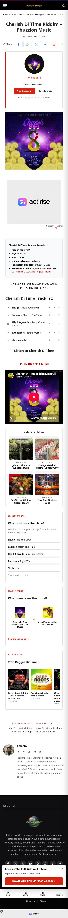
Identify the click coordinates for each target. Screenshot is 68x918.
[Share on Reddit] (54, 44)
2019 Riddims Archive (19, 14)
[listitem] (18, 686)
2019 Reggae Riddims (40, 14)
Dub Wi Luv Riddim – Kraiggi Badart (21, 501)
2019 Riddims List (20, 271)
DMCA (43, 901)
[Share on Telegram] (45, 44)
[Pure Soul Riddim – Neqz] (47, 483)
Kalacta (28, 36)
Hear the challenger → (18, 639)
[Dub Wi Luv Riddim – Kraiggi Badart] (21, 483)
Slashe (16, 340)
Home (6, 14)
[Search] (63, 5)
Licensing (31, 901)
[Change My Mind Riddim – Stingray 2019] (47, 448)
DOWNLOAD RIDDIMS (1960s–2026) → (34, 881)
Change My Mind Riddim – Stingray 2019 (47, 466)
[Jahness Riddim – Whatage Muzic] (21, 448)
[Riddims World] (34, 5)
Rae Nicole (18, 332)
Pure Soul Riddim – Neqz (47, 501)
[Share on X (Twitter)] (36, 44)
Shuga (15, 307)
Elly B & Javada (21, 322)
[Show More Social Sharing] (62, 44)
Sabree (16, 315)
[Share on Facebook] (19, 44)
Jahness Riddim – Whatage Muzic (21, 466)
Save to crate (45, 91)
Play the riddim (24, 91)
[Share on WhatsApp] (27, 44)
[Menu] (5, 5)
